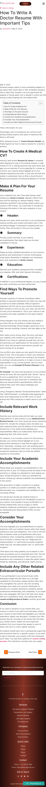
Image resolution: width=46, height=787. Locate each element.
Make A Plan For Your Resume (16, 109)
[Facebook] (21, 776)
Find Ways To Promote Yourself (16, 112)
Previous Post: (14, 652)
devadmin (6, 29)
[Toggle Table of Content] (39, 103)
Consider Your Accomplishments (17, 120)
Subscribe (7, 677)
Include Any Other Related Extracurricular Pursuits (23, 122)
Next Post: (33, 652)
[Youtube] (25, 776)
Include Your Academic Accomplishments (20, 117)
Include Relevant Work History (16, 114)
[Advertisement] (23, 55)
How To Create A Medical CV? (15, 106)
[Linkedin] (28, 776)
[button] (43, 4)
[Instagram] (18, 776)
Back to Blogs (7, 8)
